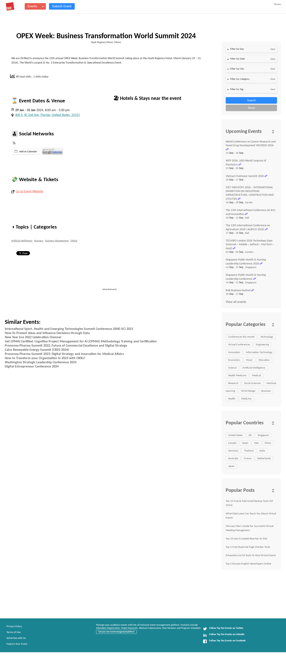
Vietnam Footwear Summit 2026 (245, 176)
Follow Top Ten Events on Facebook (227, 640)
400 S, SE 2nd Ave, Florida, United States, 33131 (47, 115)
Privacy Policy (14, 626)
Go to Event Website (29, 191)
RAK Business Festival (238, 290)
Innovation (234, 352)
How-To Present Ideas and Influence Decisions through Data (47, 333)
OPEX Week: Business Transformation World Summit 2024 (106, 36)
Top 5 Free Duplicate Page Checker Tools (248, 547)
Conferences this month (241, 337)
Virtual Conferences (239, 344)
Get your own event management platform (116, 632)
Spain (245, 443)
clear (272, 49)
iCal (26, 151)
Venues (277, 4)
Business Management (57, 241)
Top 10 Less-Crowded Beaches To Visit (246, 538)
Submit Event (62, 6)
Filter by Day (237, 49)
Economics (234, 360)
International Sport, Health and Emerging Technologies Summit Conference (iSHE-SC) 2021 (69, 329)
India (262, 450)
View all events (236, 302)
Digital (74, 241)
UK (250, 435)
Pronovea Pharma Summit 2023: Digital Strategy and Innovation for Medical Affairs (64, 354)
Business (38, 241)
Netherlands (264, 458)
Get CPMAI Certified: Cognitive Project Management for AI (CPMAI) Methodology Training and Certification (81, 341)
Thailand (249, 450)
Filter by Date (237, 58)
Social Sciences (252, 383)
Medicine (246, 398)
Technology (266, 337)
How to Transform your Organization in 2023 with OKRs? (45, 358)
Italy (256, 443)
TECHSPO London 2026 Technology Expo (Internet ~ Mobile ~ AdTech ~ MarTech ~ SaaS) (250, 244)
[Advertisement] (111, 300)
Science (232, 367)
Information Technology (259, 352)
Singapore (263, 435)
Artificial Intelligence (21, 241)
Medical (256, 375)
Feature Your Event (16, 644)
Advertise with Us (16, 638)
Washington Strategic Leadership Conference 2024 (40, 362)
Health (231, 398)
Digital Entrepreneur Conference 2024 (32, 366)
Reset (251, 107)
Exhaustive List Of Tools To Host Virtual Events (251, 555)
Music (249, 360)
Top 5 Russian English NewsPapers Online (248, 563)
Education (264, 360)
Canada (232, 443)
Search (251, 100)
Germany (233, 450)
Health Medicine (237, 375)
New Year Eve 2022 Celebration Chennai (33, 337)
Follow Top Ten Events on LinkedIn (226, 634)
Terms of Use (13, 632)
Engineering (262, 344)
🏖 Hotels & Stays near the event (147, 98)
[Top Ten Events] (10, 6)
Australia (233, 458)
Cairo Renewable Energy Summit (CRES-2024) (37, 350)
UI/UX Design (248, 391)
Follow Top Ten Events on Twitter (226, 628)
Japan (231, 466)
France (247, 458)
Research (233, 383)
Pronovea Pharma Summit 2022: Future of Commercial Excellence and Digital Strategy (66, 345)
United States (235, 435)
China (268, 443)
